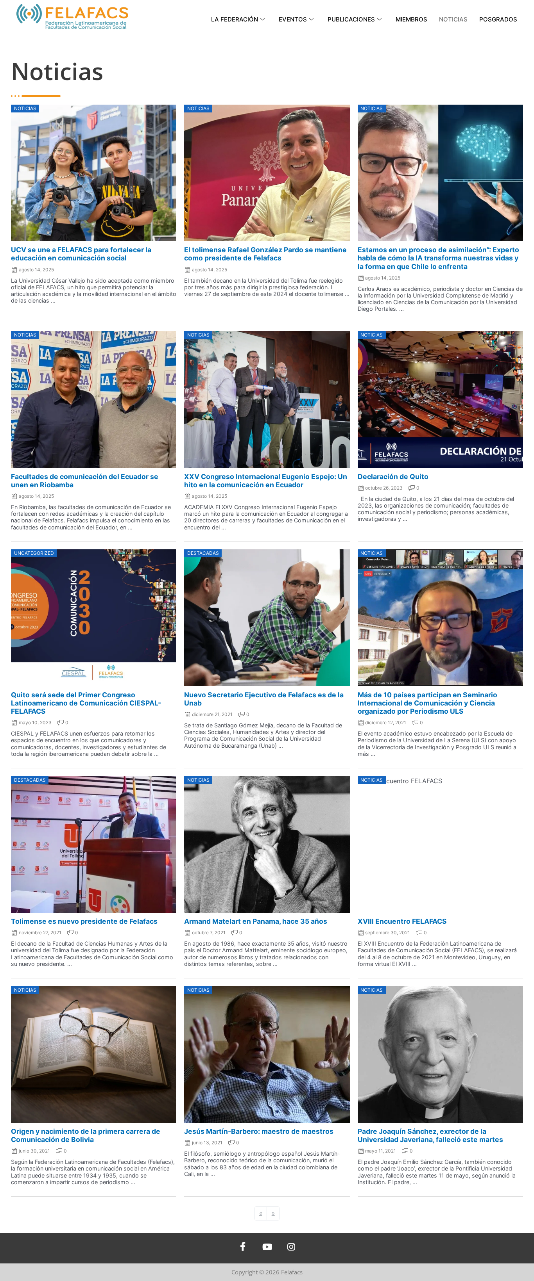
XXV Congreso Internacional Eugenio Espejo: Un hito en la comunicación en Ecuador (265, 480)
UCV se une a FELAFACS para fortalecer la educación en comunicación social (81, 254)
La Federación (234, 19)
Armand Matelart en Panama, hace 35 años (255, 921)
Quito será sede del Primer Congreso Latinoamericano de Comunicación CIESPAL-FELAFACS (86, 703)
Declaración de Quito (393, 476)
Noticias (453, 19)
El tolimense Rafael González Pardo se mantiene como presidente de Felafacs (265, 254)
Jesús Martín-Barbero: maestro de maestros (258, 1131)
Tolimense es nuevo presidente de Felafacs (84, 921)
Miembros (411, 19)
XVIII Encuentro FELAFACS (402, 921)
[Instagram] (291, 1248)
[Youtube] (267, 1248)
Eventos (293, 19)
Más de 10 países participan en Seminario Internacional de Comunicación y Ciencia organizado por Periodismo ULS (427, 703)
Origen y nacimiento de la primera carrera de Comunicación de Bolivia (85, 1135)
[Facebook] (242, 1248)
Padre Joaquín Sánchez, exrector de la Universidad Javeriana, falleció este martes (430, 1135)
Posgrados (498, 19)
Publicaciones (351, 19)
